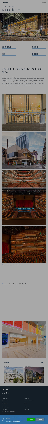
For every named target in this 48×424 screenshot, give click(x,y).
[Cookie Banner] (24, 419)
